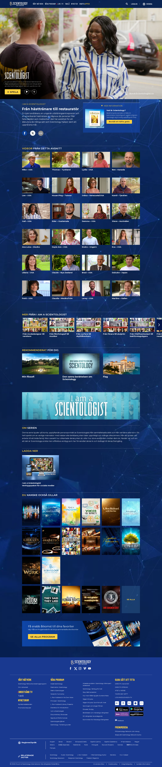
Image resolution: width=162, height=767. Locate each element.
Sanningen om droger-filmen (93, 706)
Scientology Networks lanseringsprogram (32, 684)
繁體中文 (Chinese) (132, 745)
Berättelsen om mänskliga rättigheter (96, 713)
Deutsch (69, 742)
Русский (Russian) (108, 745)
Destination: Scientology (59, 687)
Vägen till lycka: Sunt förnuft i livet (94, 702)
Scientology (53, 755)
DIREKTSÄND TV (25, 691)
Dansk (61, 742)
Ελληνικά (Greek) (81, 742)
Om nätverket (23, 687)
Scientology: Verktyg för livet (92, 689)
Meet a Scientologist (57, 690)
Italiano (52, 745)
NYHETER (74, 4)
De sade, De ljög (88, 709)
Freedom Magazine (93, 758)
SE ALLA (131, 599)
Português (95, 745)
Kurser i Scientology (67, 755)
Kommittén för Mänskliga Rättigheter (96, 719)
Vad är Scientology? (116, 110)
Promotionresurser (24, 708)
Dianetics (113, 755)
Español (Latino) (95, 742)
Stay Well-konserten (89, 692)
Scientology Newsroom (57, 758)
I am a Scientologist (57, 711)
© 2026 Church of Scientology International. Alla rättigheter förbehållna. (35, 764)
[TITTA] (131, 512)
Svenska (120, 745)
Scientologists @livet (58, 721)
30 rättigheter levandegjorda (92, 716)
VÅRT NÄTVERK (38, 4)
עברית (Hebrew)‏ (126, 742)
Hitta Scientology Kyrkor (98, 755)
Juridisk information (143, 764)
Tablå (20, 696)
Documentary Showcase (59, 714)
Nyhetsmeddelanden (25, 704)
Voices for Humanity (57, 694)
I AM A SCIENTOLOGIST (34, 104)
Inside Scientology (57, 684)
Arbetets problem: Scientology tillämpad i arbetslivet (97, 684)
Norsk (86, 745)
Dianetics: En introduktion (59, 707)
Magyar (137, 742)
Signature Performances (59, 718)
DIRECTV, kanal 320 (122, 684)
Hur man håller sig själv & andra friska (96, 695)
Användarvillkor (98, 764)
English (52, 742)
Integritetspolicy (126, 764)
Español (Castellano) (110, 742)
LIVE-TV (60, 4)
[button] (2, 325)
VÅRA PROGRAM (50, 4)
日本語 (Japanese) (63, 745)
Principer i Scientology (58, 701)
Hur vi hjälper (124, 755)
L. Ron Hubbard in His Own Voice (62, 697)
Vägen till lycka (88, 699)
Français (52, 748)
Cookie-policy (113, 764)
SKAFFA (84, 4)
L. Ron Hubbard (82, 755)
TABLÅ (67, 4)
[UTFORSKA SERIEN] (31, 512)
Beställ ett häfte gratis (119, 122)
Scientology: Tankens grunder (61, 725)
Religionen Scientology (75, 758)
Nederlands (76, 745)
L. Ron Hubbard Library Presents (62, 704)
